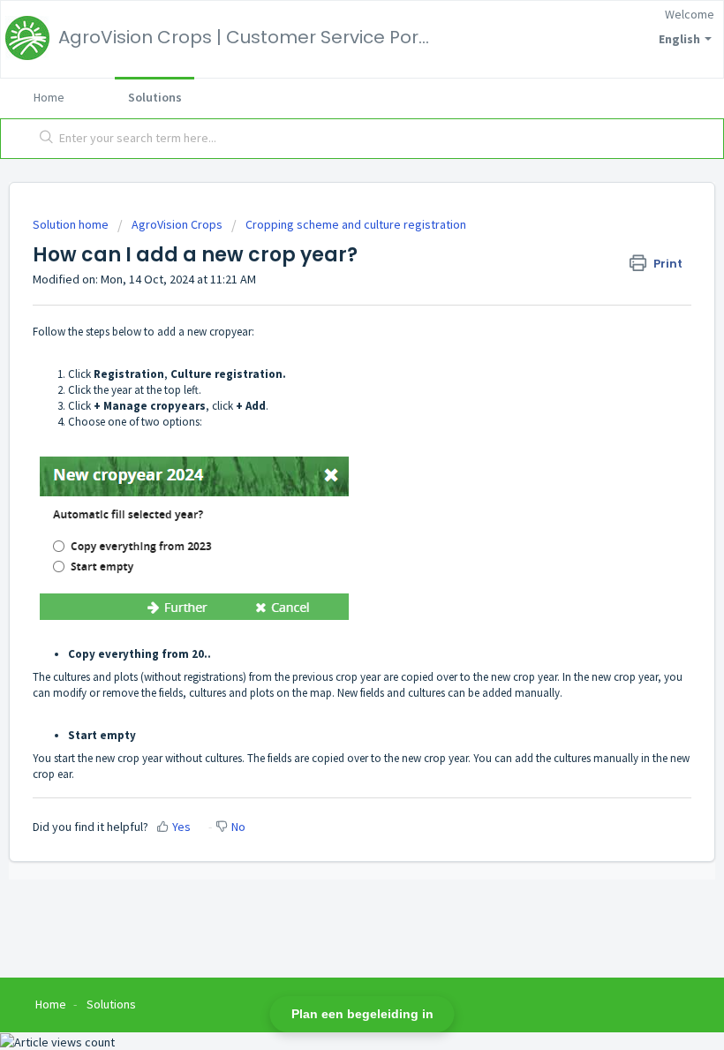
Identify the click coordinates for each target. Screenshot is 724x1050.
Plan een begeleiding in (362, 1014)
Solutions (155, 97)
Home (49, 97)
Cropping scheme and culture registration (355, 224)
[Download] (329, 515)
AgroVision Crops (177, 224)
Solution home (72, 224)
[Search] (43, 138)
